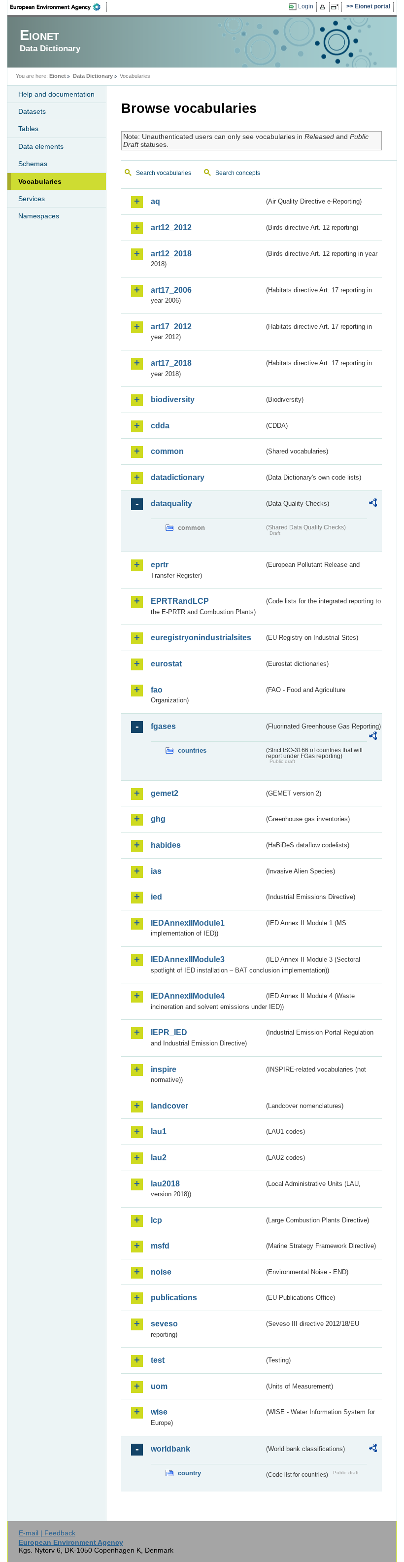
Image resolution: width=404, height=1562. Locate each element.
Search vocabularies (163, 173)
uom (159, 1386)
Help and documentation (56, 94)
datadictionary (177, 477)
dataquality (171, 503)
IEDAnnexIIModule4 (188, 996)
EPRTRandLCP (180, 601)
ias (156, 871)
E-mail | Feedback (47, 1533)
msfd (160, 1246)
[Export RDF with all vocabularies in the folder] (373, 504)
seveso (164, 1323)
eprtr (159, 564)
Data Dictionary (93, 76)
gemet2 (164, 793)
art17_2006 (171, 290)
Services (31, 199)
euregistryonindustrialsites (201, 637)
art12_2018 (171, 253)
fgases (163, 726)
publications (174, 1297)
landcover (169, 1106)
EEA (58, 7)
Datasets (32, 111)
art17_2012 (171, 326)
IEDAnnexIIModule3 (188, 959)
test (158, 1360)
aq (155, 201)
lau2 (159, 1157)
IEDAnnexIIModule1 (188, 923)
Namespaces (38, 216)
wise (159, 1412)
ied (156, 897)
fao (157, 690)
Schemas (32, 164)
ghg (158, 819)
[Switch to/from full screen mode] (336, 7)
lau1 (159, 1131)
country (189, 1473)
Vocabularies (40, 181)
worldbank (170, 1449)
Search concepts (237, 173)
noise (161, 1272)
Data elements (41, 146)
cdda (160, 425)
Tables (28, 129)
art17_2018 (171, 363)
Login (305, 6)
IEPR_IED (169, 1032)
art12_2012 (171, 227)
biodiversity (173, 399)
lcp (156, 1220)
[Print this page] (324, 7)
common (167, 451)
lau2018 (165, 1184)
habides (166, 845)
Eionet (57, 76)
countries (192, 750)
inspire (163, 1069)
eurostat (166, 664)
